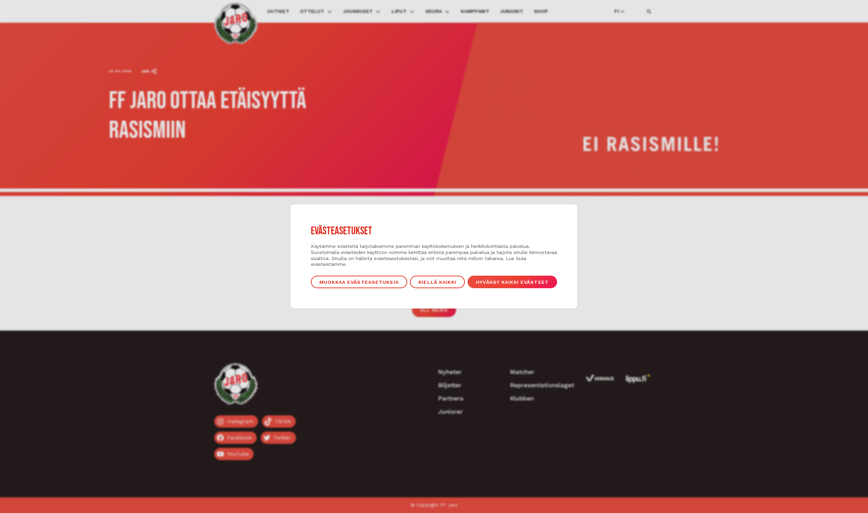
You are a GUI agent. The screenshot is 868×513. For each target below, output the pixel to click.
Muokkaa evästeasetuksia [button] (359, 282)
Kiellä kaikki (437, 282)
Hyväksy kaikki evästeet (512, 282)
